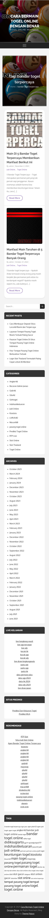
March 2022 (15, 578)
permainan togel (25, 866)
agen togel (12, 830)
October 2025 (16, 469)
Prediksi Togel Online (19, 431)
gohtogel (24, 783)
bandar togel (22, 834)
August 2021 (15, 609)
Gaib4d (13, 390)
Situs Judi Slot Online (24, 740)
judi (40, 847)
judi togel (40, 851)
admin (11, 166)
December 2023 (17, 487)
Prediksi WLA (24, 714)
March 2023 (15, 523)
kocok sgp (24, 654)
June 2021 (14, 618)
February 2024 (16, 478)
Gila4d (12, 395)
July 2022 (13, 560)
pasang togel (12, 862)
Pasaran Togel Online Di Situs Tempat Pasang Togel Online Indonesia (22, 342)
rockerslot (24, 793)
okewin (24, 803)
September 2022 (17, 551)
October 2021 (15, 600)
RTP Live (13, 436)
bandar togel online (21, 835)
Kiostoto (13, 413)
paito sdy (24, 664)
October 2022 (16, 546)
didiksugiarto (14, 842)
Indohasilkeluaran (17, 404)
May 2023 (14, 514)
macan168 (24, 787)
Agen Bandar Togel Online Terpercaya (24, 743)
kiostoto (24, 747)
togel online (13, 889)
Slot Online (14, 440)
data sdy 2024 (24, 685)
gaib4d (24, 763)
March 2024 (15, 474)
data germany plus (24, 675)
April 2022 (14, 573)
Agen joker (24, 827)
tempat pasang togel (16, 881)
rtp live (40, 867)
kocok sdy (24, 658)
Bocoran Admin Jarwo (19, 386)
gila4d (24, 770)
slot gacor (18, 874)
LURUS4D (14, 418)
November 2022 (17, 541)
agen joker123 (32, 827)
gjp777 (26, 843)
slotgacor (27, 874)
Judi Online (11, 170)
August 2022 (15, 555)
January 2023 (15, 532)
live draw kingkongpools (24, 661)
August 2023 (15, 501)
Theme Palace (28, 913)
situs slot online (22, 870)
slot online (24, 877)
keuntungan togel (17, 854)
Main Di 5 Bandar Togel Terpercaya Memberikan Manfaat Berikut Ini (23, 158)
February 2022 (16, 582)
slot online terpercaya (37, 878)
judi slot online (31, 851)
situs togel (32, 870)
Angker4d (14, 381)
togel (34, 885)
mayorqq (24, 767)
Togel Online (22, 170)
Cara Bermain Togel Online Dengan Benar (24, 21)
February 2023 (16, 528)
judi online (12, 850)
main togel (19, 858)
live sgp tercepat (24, 644)
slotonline (14, 878)
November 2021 (16, 596)
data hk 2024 (24, 681)
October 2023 (16, 496)
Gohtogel (13, 400)
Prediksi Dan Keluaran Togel (24, 711)
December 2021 (16, 591)
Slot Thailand (15, 445)
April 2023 (14, 519)
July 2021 (13, 614)
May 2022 (14, 569)
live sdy (24, 648)
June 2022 (14, 564)
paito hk (24, 671)
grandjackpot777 (35, 843)
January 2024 (15, 483)
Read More (15, 199)
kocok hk (24, 651)
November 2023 (17, 492)
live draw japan (24, 688)
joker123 (35, 847)
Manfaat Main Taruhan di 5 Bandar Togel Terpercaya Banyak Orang (24, 254)
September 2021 (17, 605)
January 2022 (15, 587)
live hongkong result (24, 641)
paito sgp (24, 668)
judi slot (23, 851)
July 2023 (13, 505)
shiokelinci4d (24, 790)
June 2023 (14, 510)
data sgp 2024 (24, 678)
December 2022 (17, 537)
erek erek (24, 807)
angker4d (24, 750)
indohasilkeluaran (24, 800)
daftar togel (27, 839)
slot (11, 874)
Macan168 (14, 422)
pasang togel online (18, 427)
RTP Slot (24, 736)
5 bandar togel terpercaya (12, 827)
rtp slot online (11, 871)
